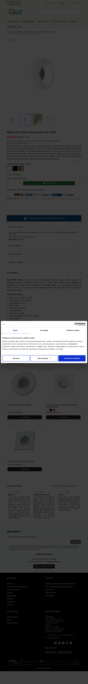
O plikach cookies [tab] (73, 330)
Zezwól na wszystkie (72, 358)
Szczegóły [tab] (44, 330)
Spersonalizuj (43, 358)
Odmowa (16, 358)
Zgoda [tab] (15, 330)
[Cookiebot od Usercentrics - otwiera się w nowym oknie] (76, 324)
